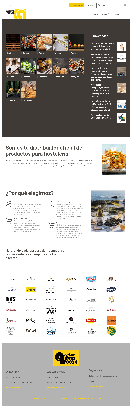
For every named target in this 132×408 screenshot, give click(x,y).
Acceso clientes (78, 5)
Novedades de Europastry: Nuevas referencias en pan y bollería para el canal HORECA (100, 90)
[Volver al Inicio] (16, 14)
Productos (94, 14)
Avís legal (34, 398)
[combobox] (108, 5)
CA (7, 5)
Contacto (116, 14)
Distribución (105, 14)
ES (10, 5)
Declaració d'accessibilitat (90, 398)
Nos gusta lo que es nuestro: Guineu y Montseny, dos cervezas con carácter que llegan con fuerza (101, 74)
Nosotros (83, 14)
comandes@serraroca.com (57, 388)
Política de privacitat (67, 398)
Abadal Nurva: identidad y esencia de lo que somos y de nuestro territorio (102, 46)
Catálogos (90, 5)
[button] (107, 160)
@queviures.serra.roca (97, 386)
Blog (124, 14)
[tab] (110, 171)
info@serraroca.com (13, 388)
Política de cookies (49, 398)
